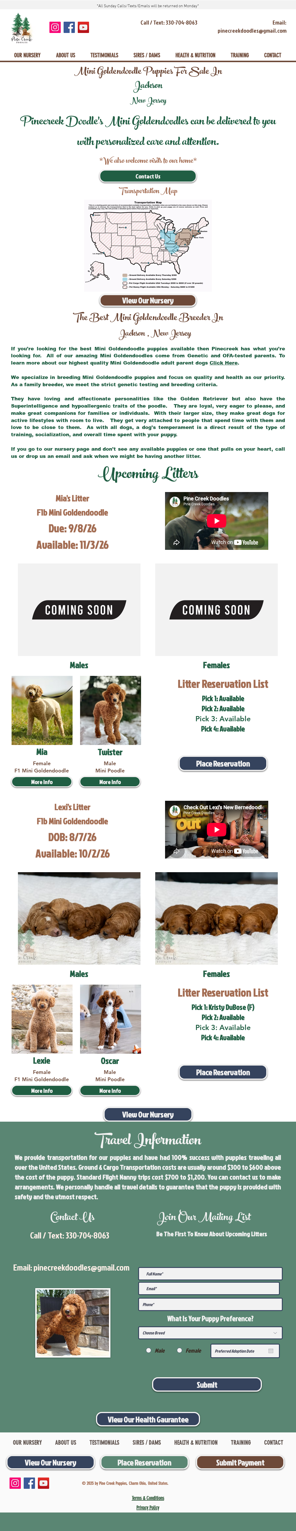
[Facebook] (69, 27)
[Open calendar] (271, 1351)
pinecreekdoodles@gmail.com (82, 1267)
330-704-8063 (87, 1235)
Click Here (224, 363)
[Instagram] (55, 27)
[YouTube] (83, 27)
